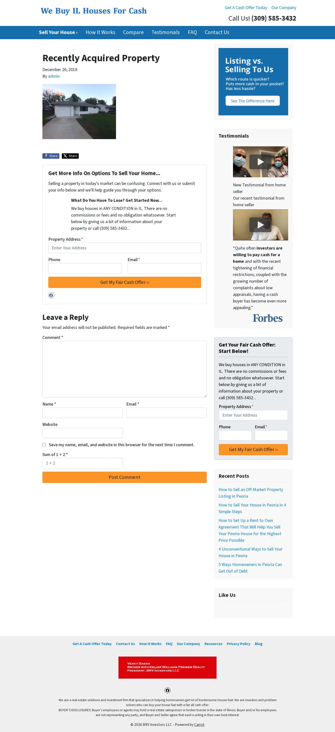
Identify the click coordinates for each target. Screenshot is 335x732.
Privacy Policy (238, 644)
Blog (258, 644)
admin (54, 76)
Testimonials (166, 32)
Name (49, 404)
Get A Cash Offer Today (246, 8)
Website (49, 424)
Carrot (199, 724)
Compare (133, 32)
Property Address (65, 239)
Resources (213, 644)
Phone (54, 260)
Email (134, 260)
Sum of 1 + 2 (55, 455)
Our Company (283, 8)
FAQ (192, 32)
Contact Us (217, 32)
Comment (52, 338)
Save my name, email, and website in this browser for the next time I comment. (121, 445)
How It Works (100, 32)
